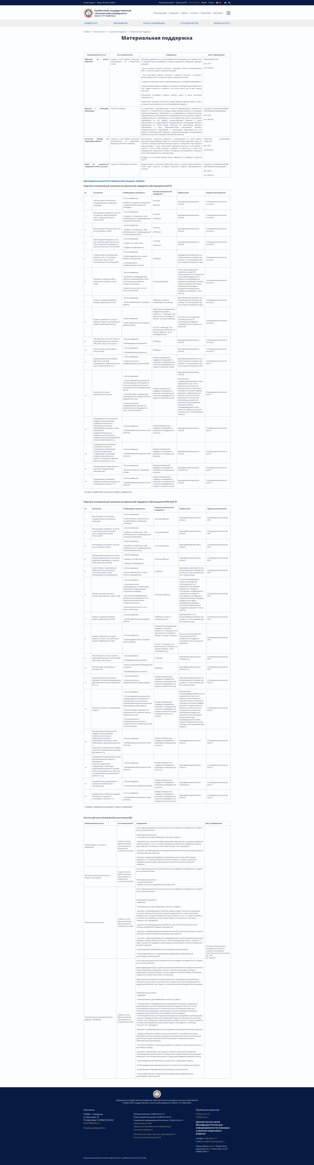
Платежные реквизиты (143, 1130)
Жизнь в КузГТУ (222, 23)
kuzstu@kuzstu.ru (92, 1123)
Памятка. (140, 181)
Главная (87, 32)
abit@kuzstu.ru (202, 1117)
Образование (120, 23)
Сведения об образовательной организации (152, 1126)
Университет (91, 23)
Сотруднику (173, 13)
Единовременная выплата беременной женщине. (109, 181)
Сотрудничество (189, 23)
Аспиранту (194, 13)
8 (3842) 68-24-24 (203, 1114)
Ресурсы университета (94, 1128)
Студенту (184, 13)
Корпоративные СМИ (142, 1123)
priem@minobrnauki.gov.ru (213, 1141)
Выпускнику (206, 13)
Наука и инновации (154, 23)
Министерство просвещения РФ (147, 1137)
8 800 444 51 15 (210, 1138)
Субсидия (144, 59)
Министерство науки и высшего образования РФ (154, 1134)
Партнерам (218, 13)
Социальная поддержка (118, 32)
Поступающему (160, 13)
